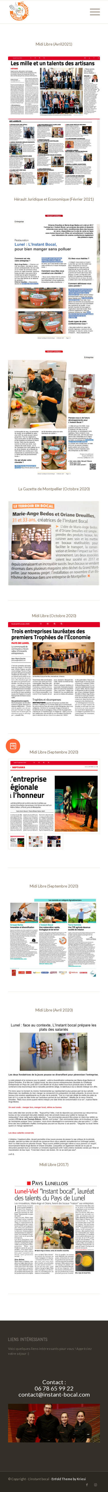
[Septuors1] (54, 796)
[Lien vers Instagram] (95, 1484)
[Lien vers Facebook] (87, 1484)
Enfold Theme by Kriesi (69, 1479)
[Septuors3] (54, 841)
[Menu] (92, 11)
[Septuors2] (35, 841)
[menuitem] (92, 11)
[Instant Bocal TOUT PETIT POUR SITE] (45, 11)
